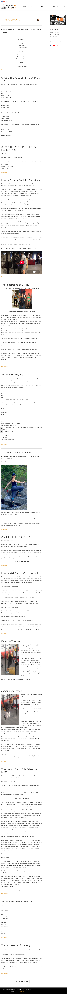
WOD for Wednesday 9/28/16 (16, 901)
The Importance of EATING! (15, 284)
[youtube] (54, 45)
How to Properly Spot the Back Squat (21, 180)
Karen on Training (10, 641)
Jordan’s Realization (11, 691)
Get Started (26, 6)
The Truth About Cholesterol (16, 452)
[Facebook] (2, 1)
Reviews (49, 6)
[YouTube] (4, 1)
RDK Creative (20, 991)
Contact (63, 6)
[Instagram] (6, 1)
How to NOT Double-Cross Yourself (20, 573)
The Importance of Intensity (15, 945)
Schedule (33, 6)
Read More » (4, 69)
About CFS (40, 6)
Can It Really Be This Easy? (15, 537)
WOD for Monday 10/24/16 (15, 374)
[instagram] (57, 45)
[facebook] (51, 45)
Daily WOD (55, 6)
